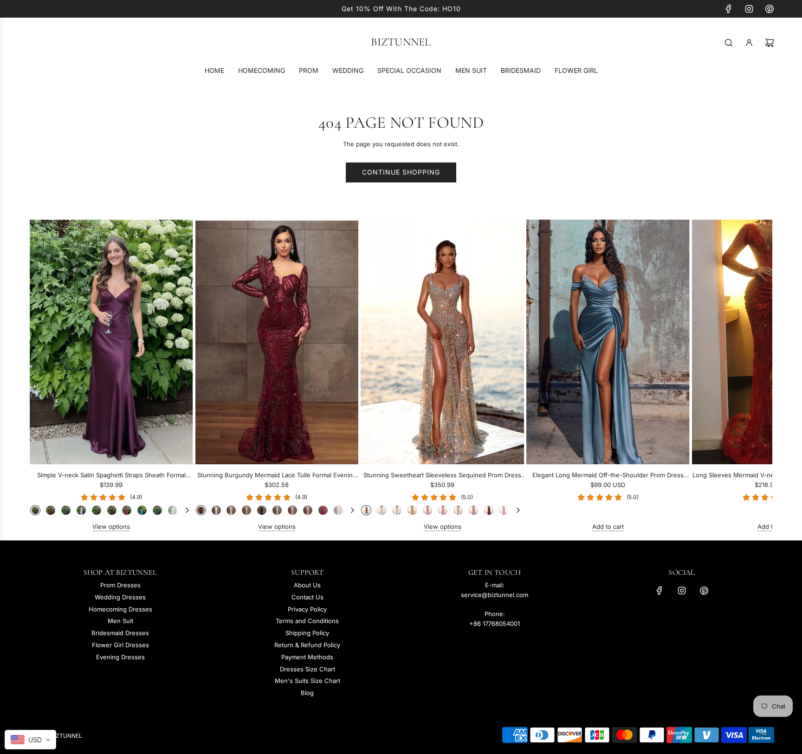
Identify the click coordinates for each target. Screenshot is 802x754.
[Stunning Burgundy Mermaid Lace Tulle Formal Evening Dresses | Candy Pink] (307, 510)
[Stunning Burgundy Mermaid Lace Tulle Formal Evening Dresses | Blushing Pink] (292, 510)
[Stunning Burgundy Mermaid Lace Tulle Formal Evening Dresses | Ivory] (231, 510)
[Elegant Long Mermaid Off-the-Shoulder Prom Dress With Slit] (608, 342)
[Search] (728, 42)
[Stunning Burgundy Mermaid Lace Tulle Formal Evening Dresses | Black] (261, 510)
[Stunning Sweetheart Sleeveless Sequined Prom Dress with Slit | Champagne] (412, 510)
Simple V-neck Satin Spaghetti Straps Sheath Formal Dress (111, 475)
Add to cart (608, 526)
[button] (47, 375)
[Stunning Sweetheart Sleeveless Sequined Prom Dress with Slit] (442, 342)
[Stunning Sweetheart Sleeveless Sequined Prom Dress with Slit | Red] (503, 510)
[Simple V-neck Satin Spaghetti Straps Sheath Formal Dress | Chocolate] (111, 510)
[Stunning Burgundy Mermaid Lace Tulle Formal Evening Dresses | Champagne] (246, 510)
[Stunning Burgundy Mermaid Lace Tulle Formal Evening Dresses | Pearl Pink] (338, 510)
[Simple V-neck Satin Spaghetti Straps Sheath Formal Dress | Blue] (142, 510)
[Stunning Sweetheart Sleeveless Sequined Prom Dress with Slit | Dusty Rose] (473, 510)
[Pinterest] (769, 8)
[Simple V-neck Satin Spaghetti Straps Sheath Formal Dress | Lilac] (81, 510)
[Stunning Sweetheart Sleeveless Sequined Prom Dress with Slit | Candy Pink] (442, 510)
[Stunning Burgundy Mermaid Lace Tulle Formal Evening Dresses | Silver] (277, 510)
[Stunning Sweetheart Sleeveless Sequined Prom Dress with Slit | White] (381, 510)
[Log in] (749, 42)
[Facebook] (728, 8)
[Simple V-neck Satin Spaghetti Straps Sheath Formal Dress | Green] (96, 510)
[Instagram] (749, 8)
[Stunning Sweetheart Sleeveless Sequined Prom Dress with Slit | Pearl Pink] (458, 510)
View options (111, 526)
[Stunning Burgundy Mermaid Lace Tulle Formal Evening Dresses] (277, 342)
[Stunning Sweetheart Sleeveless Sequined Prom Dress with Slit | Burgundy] (488, 510)
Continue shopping (401, 172)
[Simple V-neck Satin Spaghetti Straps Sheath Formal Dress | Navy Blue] (66, 510)
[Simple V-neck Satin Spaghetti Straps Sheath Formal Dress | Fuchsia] (126, 510)
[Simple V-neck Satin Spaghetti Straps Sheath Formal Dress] (111, 342)
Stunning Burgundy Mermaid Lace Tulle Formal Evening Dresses (276, 475)
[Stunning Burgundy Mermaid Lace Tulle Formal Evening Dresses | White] (216, 510)
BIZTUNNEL (401, 42)
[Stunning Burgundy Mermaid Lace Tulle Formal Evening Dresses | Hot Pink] (323, 510)
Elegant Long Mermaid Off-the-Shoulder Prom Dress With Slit (608, 475)
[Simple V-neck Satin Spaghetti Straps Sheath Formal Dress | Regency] (35, 510)
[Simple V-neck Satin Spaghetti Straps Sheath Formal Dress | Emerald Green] (157, 510)
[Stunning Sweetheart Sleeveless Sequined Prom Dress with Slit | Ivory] (396, 510)
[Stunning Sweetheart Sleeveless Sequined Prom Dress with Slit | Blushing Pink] (427, 510)
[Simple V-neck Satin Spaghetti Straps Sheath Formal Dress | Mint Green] (172, 510)
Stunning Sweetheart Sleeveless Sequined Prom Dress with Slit (442, 475)
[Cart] (769, 42)
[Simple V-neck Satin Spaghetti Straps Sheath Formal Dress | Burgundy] (50, 510)
